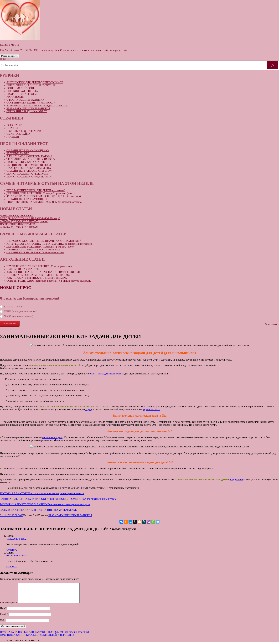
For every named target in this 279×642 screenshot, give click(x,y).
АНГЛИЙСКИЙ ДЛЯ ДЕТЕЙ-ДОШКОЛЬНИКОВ (34, 82)
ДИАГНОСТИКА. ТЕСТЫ (21, 94)
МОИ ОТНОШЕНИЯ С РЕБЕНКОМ (27, 173)
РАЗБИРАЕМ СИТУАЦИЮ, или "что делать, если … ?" (37, 105)
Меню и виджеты (9, 56)
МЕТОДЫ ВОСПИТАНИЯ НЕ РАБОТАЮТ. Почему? (30, 218)
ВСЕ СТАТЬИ (14, 125)
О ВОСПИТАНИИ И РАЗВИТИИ (25, 99)
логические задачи (52, 437)
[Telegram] (158, 522)
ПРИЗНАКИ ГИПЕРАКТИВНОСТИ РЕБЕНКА (33, 249)
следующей (236, 479)
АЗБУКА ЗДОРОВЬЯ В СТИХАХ (19, 227)
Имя (3, 608)
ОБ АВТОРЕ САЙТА (18, 133)
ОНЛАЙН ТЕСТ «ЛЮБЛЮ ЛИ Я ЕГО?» (29, 170)
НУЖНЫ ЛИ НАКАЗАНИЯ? (22, 269)
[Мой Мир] (130, 522)
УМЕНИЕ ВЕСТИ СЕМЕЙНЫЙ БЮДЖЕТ (30, 165)
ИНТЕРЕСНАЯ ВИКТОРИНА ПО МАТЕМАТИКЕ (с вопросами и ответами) (49, 243)
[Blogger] (139, 522)
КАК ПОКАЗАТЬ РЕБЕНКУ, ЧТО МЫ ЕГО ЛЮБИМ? (36, 277)
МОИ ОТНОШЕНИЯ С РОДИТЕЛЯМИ (29, 176)
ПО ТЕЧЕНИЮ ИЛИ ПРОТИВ (17, 224)
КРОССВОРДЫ (15, 96)
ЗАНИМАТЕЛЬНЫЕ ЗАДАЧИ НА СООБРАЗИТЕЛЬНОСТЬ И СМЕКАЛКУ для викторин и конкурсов (58, 498)
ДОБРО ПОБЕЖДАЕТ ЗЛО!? (16, 215)
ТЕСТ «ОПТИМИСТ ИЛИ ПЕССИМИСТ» (30, 159)
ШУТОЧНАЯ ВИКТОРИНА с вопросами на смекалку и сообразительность (42, 493)
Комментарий (8, 602)
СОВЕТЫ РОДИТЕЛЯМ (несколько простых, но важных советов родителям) (49, 280)
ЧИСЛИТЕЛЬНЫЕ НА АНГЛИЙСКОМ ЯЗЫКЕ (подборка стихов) (44, 202)
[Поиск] (272, 65)
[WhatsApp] (153, 522)
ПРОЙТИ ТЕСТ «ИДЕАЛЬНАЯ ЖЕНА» (29, 167)
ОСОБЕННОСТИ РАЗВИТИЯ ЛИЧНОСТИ (31, 102)
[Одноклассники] (126, 522)
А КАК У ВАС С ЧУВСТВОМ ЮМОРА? (29, 156)
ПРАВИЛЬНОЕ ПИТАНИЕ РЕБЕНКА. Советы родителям (39, 266)
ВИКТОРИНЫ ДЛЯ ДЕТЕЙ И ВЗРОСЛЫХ (31, 85)
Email (4, 614)
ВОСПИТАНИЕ (13, 306)
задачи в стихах (151, 409)
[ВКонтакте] (121, 522)
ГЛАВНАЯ (12, 136)
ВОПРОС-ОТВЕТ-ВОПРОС (22, 88)
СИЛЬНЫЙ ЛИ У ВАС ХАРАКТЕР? (26, 162)
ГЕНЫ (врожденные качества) (20, 311)
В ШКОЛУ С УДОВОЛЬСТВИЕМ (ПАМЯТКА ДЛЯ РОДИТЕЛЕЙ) (44, 240)
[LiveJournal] (144, 522)
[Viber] (148, 522)
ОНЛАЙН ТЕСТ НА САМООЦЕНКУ (27, 150)
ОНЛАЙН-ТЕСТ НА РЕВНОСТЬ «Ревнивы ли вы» (35, 252)
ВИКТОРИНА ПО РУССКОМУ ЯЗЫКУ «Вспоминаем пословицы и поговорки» (45, 504)
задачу (88, 409)
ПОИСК (4, 59)
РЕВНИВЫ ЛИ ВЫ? (17, 153)
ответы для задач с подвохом (105, 373)
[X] (135, 522)
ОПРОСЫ (12, 128)
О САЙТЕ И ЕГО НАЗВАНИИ (23, 130)
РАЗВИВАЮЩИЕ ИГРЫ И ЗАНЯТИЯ (28, 108)
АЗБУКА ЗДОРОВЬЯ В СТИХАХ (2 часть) (24, 221)
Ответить (11, 549)
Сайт (2, 620)
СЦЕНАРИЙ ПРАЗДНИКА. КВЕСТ (26, 111)
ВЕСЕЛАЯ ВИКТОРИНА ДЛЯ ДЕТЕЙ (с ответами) (35, 190)
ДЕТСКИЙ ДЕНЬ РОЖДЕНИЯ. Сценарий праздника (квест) (40, 193)
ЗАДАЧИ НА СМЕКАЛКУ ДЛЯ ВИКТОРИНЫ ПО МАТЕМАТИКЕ (38, 509)
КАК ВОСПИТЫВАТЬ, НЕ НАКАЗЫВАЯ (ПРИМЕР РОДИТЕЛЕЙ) (44, 272)
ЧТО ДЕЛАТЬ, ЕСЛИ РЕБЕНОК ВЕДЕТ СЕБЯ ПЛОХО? (38, 275)
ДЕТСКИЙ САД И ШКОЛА (22, 91)
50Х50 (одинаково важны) (18, 316)
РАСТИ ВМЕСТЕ (10, 44)
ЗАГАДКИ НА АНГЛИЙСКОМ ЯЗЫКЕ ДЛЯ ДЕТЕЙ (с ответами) (43, 196)
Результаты (271, 324)
